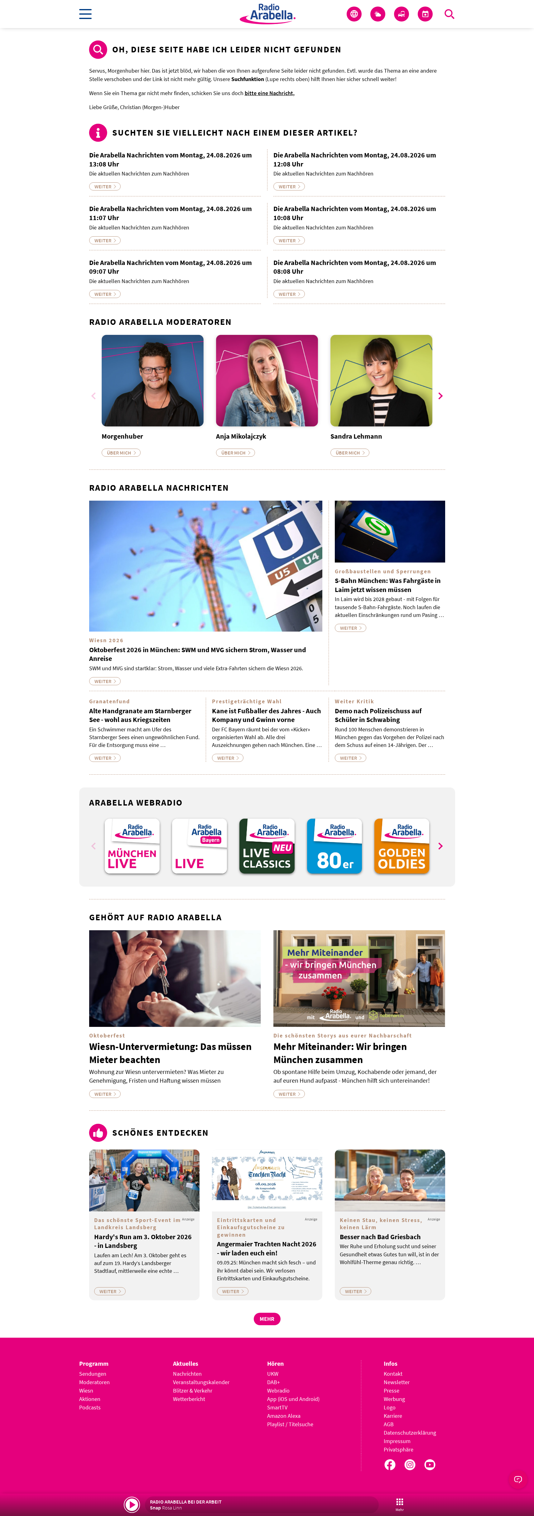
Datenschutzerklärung (410, 1432)
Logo (390, 1407)
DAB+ (273, 1382)
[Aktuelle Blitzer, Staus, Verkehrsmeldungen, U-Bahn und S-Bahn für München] (401, 14)
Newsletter (397, 1382)
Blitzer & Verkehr (192, 1390)
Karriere (393, 1415)
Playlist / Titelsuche (290, 1424)
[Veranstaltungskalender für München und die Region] (425, 14)
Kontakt (393, 1373)
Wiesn (86, 1390)
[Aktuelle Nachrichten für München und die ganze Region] (354, 14)
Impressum (397, 1441)
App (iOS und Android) (293, 1399)
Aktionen (89, 1399)
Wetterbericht (189, 1399)
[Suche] (449, 14)
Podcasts (90, 1407)
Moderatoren (94, 1382)
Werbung (394, 1399)
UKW (272, 1373)
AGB (389, 1424)
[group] (132, 846)
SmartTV (277, 1407)
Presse (391, 1390)
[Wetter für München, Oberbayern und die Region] (377, 14)
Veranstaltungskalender (201, 1382)
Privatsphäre (398, 1449)
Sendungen (92, 1373)
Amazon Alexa (284, 1415)
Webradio (278, 1390)
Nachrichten (187, 1373)
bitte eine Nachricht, (270, 93)
